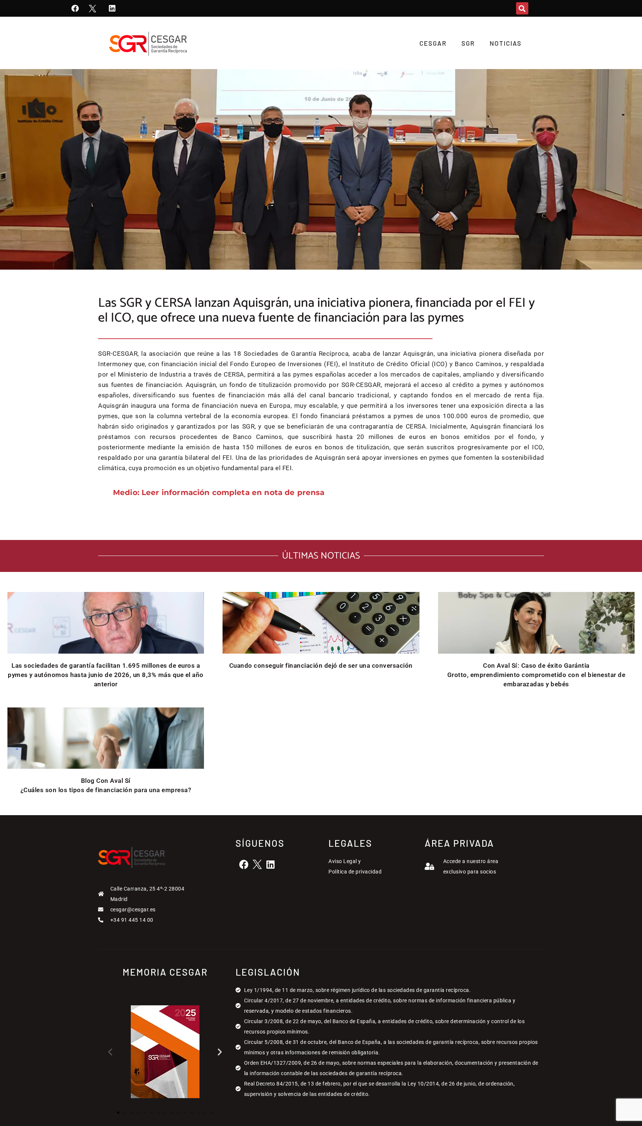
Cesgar (433, 43)
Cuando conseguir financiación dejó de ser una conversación (321, 665)
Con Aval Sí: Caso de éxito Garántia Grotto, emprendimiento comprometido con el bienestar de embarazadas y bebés (536, 675)
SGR (468, 43)
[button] (522, 8)
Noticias (506, 43)
